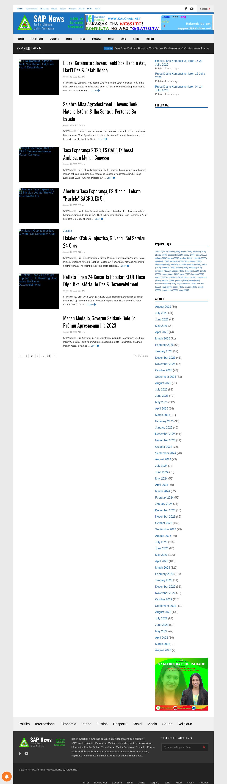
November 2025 (165, 363)
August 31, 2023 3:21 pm (74, 77)
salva (167, 287)
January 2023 (163, 580)
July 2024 (161, 465)
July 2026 (161, 313)
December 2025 (165, 357)
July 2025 (161, 389)
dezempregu (193, 261)
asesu (189, 255)
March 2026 (162, 338)
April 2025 (161, 408)
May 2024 (161, 478)
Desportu (72, 9)
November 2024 (165, 440)
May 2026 (161, 325)
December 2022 (165, 586)
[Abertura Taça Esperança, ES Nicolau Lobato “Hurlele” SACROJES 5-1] (39, 205)
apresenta (175, 255)
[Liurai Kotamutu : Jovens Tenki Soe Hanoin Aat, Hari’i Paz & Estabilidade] (39, 77)
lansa (185, 274)
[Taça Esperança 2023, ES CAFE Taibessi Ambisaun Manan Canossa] (39, 164)
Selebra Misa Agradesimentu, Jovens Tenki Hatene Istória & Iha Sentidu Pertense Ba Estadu (101, 111)
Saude (98, 9)
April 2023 (161, 561)
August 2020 (163, 650)
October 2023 (163, 523)
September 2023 (165, 529)
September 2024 (165, 453)
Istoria (54, 9)
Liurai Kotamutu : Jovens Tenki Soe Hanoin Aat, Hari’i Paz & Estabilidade (104, 66)
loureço (197, 274)
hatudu (182, 268)
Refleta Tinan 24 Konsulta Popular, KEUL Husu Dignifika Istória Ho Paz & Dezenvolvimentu (104, 280)
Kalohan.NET (72, 770)
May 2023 (161, 554)
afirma (174, 252)
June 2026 (161, 319)
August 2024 (163, 459)
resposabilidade (186, 284)
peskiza (168, 280)
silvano (191, 287)
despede (177, 261)
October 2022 (163, 599)
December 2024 (165, 433)
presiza (181, 280)
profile (194, 280)
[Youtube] (191, 8)
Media (89, 9)
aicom (186, 252)
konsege (192, 271)
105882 (161, 252)
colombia (200, 258)
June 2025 (161, 395)
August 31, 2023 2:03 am (74, 252)
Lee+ (94, 90)
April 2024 (161, 484)
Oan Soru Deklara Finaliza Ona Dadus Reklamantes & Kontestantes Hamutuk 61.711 (154, 48)
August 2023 (163, 535)
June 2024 (161, 472)
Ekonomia (44, 9)
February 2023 (164, 574)
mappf (161, 277)
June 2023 (161, 548)
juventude (162, 271)
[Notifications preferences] (7, 777)
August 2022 (163, 612)
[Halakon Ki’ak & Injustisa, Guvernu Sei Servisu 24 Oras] (39, 247)
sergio (179, 287)
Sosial (82, 9)
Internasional (31, 9)
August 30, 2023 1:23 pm (74, 291)
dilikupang (162, 264)
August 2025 (163, 383)
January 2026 (163, 351)
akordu (161, 255)
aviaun (161, 258)
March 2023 (162, 567)
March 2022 (162, 643)
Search (204, 9)
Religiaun (150, 38)
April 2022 (161, 637)
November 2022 (165, 593)
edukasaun (178, 264)
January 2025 (163, 427)
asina (201, 255)
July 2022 (161, 618)
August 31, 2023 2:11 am (73, 205)
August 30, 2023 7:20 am (74, 332)
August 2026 (163, 306)
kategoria (177, 271)
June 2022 (161, 624)
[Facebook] (186, 8)
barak (173, 258)
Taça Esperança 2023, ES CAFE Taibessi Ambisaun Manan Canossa (98, 153)
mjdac (189, 277)
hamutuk (168, 268)
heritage (195, 268)
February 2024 (164, 497)
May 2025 (161, 402)
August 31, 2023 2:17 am (74, 164)
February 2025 (164, 421)
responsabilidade (165, 284)
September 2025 (165, 376)
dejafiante (162, 261)
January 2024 (163, 503)
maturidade (175, 277)
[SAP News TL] (50, 24)
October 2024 (163, 446)
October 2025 (163, 370)
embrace (194, 264)
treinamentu (170, 290)
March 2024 (162, 491)
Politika (20, 9)
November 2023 (165, 516)
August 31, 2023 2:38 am (74, 125)
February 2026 (164, 344)
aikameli (199, 252)
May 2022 (161, 631)
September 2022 (165, 605)
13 (48, 355)
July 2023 (161, 542)
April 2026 (161, 332)
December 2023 (165, 510)
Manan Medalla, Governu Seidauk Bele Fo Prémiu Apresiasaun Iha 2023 (99, 321)
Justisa (63, 9)
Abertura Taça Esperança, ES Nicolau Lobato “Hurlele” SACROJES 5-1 (102, 195)
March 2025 (162, 414)
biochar (186, 258)
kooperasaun (170, 274)
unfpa (184, 290)
